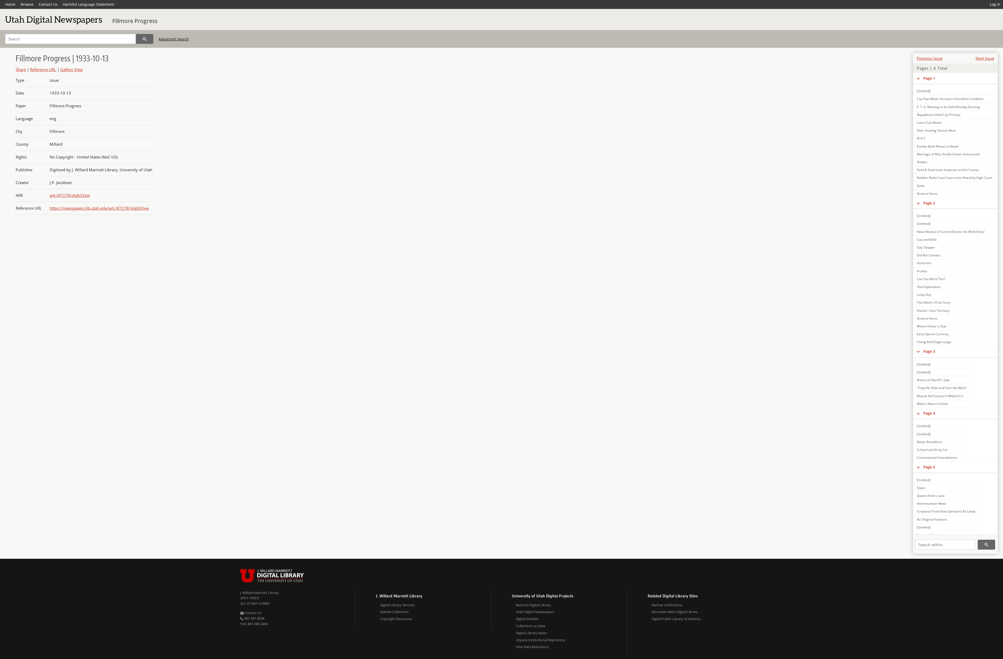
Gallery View (71, 69)
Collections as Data (530, 625)
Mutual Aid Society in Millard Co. (940, 396)
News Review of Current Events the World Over (951, 232)
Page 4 (929, 413)
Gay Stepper (926, 247)
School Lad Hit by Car (932, 450)
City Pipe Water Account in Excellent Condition (950, 99)
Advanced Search (174, 39)
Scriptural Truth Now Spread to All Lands (946, 511)
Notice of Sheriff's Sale (933, 380)
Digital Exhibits (527, 618)
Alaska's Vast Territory (933, 310)
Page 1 (929, 78)
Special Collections (394, 611)
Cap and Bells (927, 239)
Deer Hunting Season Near (936, 130)
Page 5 (929, 466)
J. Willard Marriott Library (259, 592)
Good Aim (924, 263)
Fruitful (922, 271)
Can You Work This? (931, 279)
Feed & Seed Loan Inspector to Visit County (948, 170)
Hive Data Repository (532, 646)
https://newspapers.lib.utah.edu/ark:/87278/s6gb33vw (99, 208)
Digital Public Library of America (676, 618)
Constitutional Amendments (937, 457)
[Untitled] (923, 91)
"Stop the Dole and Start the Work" (942, 388)
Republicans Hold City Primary (938, 115)
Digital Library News (531, 633)
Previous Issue (929, 58)
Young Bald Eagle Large (934, 342)
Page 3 (929, 351)
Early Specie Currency (933, 334)
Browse (27, 4)
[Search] (144, 39)
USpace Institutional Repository (540, 640)
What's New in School (932, 404)
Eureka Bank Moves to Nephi (938, 146)
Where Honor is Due (931, 326)
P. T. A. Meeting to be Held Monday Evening (948, 107)
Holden (922, 162)
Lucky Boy (924, 294)
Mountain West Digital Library (675, 611)
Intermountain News (931, 503)
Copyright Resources (396, 618)
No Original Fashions (932, 519)
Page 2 (929, 203)
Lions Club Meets (929, 122)
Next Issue (985, 58)
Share (21, 69)
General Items (927, 193)
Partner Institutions (667, 605)
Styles (921, 488)
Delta (921, 186)
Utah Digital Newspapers (535, 611)
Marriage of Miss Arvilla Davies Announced (948, 154)
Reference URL (43, 69)
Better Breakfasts (929, 442)
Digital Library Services (397, 605)
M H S (921, 138)
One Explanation (929, 287)
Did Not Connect (929, 255)
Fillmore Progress (135, 21)
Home (10, 4)
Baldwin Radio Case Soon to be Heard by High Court (954, 177)
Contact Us (48, 4)
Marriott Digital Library (533, 605)
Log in (995, 4)
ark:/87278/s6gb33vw (70, 195)
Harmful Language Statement (88, 4)
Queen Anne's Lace (931, 495)
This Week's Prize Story (933, 302)
